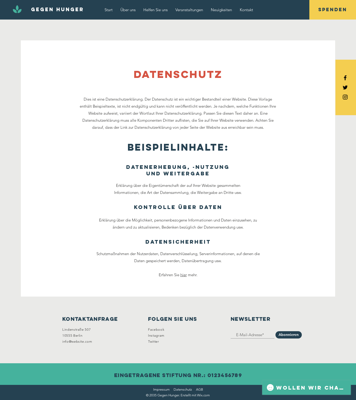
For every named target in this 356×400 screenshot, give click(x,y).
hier (183, 274)
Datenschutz (183, 389)
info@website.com (77, 341)
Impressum (161, 389)
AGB (199, 389)
